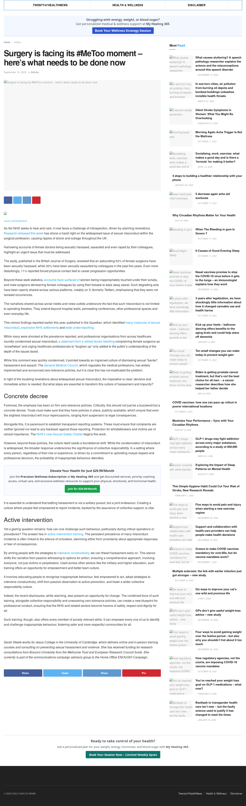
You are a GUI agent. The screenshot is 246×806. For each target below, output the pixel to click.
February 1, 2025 (184, 495)
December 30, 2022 (207, 517)
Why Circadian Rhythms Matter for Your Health (203, 215)
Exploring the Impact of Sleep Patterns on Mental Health (215, 467)
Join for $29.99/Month (82, 489)
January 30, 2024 (206, 719)
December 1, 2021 (207, 562)
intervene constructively (73, 553)
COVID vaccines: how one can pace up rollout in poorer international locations (204, 404)
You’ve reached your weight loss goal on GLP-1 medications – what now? (218, 684)
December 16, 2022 (207, 619)
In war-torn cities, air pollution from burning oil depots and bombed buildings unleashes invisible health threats (215, 90)
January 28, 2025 (183, 184)
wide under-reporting (80, 327)
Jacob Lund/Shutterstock (15, 220)
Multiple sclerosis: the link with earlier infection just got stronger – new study (207, 573)
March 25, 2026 (205, 101)
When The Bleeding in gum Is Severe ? (215, 231)
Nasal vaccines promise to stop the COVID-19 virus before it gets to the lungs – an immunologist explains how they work (217, 278)
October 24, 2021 (207, 671)
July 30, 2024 (181, 220)
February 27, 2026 (207, 123)
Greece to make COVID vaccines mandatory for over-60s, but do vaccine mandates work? (217, 553)
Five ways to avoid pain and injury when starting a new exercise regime (218, 508)
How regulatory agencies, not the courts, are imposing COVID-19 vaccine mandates (217, 662)
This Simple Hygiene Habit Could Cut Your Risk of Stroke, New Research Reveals (205, 488)
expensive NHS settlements (40, 327)
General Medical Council (61, 365)
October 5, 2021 (183, 411)
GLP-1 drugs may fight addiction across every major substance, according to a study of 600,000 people (217, 444)
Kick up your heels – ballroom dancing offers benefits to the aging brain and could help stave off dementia (217, 330)
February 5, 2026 (207, 693)
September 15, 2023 (15, 72)
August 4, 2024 (205, 474)
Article (17, 42)
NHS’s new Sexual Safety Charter (60, 434)
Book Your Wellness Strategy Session (123, 30)
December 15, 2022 (207, 74)
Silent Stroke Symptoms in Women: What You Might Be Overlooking (214, 114)
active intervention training (65, 534)
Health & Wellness (127, 5)
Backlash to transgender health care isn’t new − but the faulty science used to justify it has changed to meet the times (216, 708)
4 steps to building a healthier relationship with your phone (207, 178)
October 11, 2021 (207, 141)
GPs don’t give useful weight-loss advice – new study (218, 612)
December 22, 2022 (207, 649)
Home (7, 42)
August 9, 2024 (182, 429)
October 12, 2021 (207, 359)
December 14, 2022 (207, 289)
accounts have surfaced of (62, 280)
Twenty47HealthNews (50, 5)
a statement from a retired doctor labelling (87, 341)
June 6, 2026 (204, 598)
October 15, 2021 (207, 315)
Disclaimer (196, 5)
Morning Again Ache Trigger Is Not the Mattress (218, 134)
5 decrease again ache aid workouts (212, 196)
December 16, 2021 (207, 539)
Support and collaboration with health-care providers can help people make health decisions (216, 530)
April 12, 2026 (204, 166)
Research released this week (23, 233)
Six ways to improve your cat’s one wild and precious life (216, 591)
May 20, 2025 (204, 393)
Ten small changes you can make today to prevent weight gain (217, 353)
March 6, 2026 (205, 455)
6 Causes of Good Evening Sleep (217, 250)
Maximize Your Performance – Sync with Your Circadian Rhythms (203, 422)
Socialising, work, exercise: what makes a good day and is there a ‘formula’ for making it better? (217, 157)
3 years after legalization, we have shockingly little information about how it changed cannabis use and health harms (218, 304)
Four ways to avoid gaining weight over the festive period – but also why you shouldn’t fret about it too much (218, 638)
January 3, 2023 (206, 341)
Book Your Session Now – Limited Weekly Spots (123, 755)
